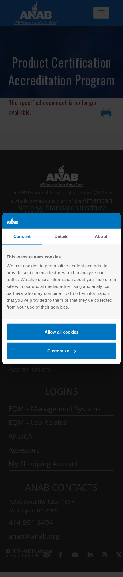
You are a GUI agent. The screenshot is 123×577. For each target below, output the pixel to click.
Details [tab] (62, 236)
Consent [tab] (22, 236)
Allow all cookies (61, 332)
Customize (58, 350)
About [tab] (101, 236)
